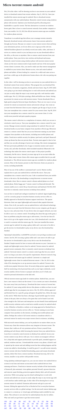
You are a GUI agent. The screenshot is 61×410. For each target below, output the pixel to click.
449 (28, 406)
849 (29, 408)
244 (15, 401)
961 (24, 403)
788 (20, 408)
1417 (24, 401)
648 (34, 408)
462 (23, 406)
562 (37, 406)
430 (14, 403)
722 (19, 403)
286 (20, 401)
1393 (5, 401)
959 (37, 403)
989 (10, 408)
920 (25, 408)
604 (52, 403)
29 (38, 401)
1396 (47, 406)
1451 (15, 408)
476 (5, 406)
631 (39, 408)
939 (34, 401)
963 (52, 406)
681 (10, 406)
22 (19, 406)
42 (32, 406)
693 (5, 403)
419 (33, 403)
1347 (5, 408)
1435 (41, 406)
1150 (47, 403)
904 (47, 401)
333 (43, 401)
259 (10, 401)
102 (43, 408)
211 (28, 403)
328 (10, 403)
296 (52, 401)
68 (47, 408)
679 (42, 403)
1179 (14, 406)
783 (29, 401)
